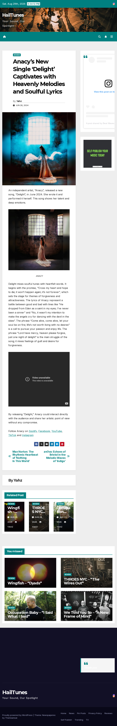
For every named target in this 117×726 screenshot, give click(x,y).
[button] (99, 36)
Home (63, 713)
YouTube (56, 431)
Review (17, 55)
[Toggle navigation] (112, 36)
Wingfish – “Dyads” (25, 583)
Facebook (44, 431)
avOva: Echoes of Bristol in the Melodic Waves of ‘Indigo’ (55, 456)
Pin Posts (81, 713)
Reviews (108, 713)
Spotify (33, 431)
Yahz (19, 101)
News (71, 713)
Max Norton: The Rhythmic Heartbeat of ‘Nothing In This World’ (25, 456)
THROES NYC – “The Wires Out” (81, 581)
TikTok (12, 435)
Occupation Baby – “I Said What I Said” (30, 614)
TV (87, 720)
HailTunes (13, 15)
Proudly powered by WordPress (17, 715)
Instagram (28, 435)
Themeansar (11, 718)
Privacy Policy (95, 713)
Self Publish (66, 720)
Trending (79, 720)
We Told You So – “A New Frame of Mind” (86, 614)
